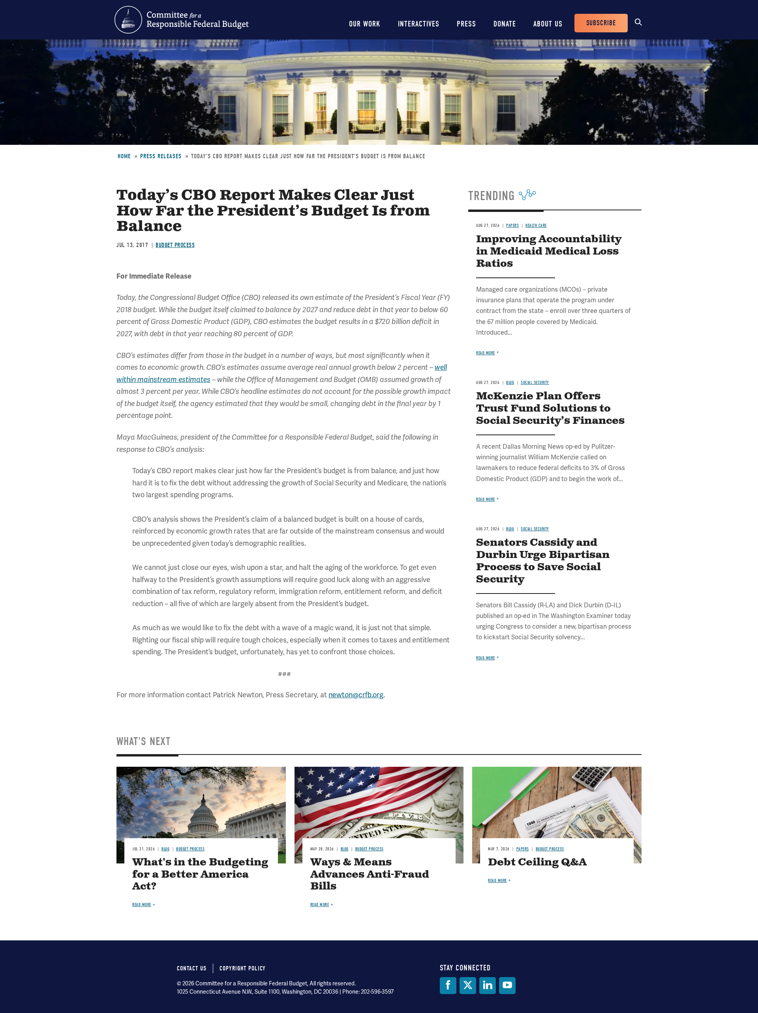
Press (466, 23)
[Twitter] (468, 985)
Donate (504, 23)
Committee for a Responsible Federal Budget (181, 20)
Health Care (536, 225)
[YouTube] (507, 985)
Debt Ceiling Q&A (537, 862)
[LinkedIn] (487, 985)
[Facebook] (448, 985)
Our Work (365, 23)
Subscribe (601, 23)
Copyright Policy (243, 968)
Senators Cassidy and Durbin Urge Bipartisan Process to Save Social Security (543, 561)
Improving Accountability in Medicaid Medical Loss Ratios (548, 251)
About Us (548, 23)
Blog (510, 382)
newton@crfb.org (355, 695)
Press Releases (161, 156)
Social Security (535, 382)
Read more (485, 353)
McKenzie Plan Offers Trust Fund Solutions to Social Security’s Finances (550, 408)
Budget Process (175, 245)
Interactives (418, 23)
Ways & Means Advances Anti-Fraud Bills (369, 875)
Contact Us (191, 968)
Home (124, 156)
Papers (512, 225)
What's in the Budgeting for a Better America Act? (200, 875)
